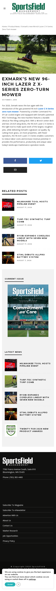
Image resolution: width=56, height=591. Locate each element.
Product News (14, 26)
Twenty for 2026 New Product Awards (34, 430)
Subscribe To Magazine (13, 505)
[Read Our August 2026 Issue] (28, 311)
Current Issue (14, 279)
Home (4, 26)
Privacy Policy (9, 541)
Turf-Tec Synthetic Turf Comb (33, 381)
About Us (7, 520)
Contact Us (8, 525)
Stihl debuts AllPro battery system (31, 255)
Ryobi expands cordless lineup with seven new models (33, 238)
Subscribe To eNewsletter (14, 510)
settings (32, 579)
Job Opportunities (10, 536)
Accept (10, 584)
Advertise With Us (10, 515)
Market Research (10, 530)
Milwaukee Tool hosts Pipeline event (32, 202)
